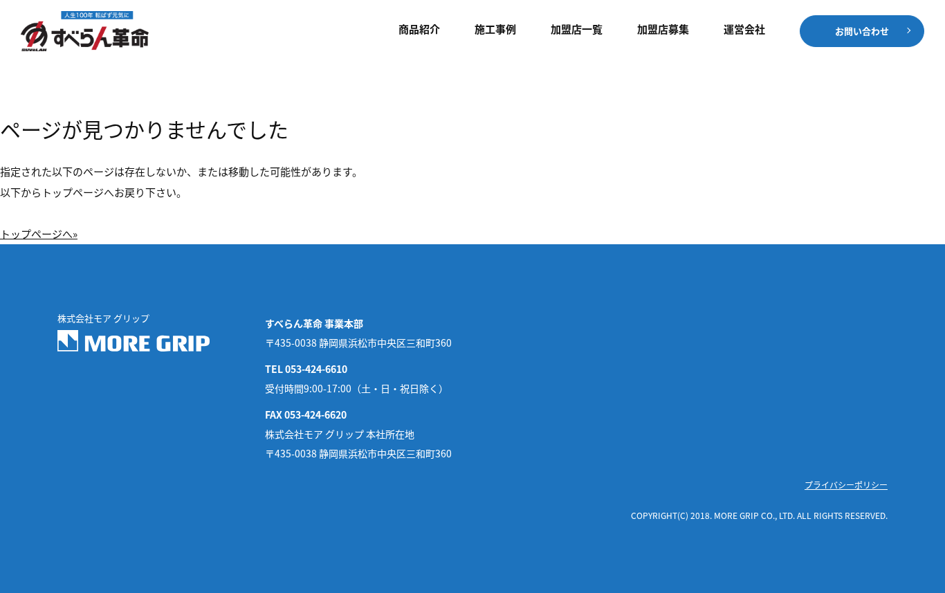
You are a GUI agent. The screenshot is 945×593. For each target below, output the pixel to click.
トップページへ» (38, 233)
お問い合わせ (862, 30)
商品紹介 (419, 30)
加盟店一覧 (577, 30)
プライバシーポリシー (846, 485)
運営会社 (744, 30)
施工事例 (495, 30)
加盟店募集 (663, 30)
